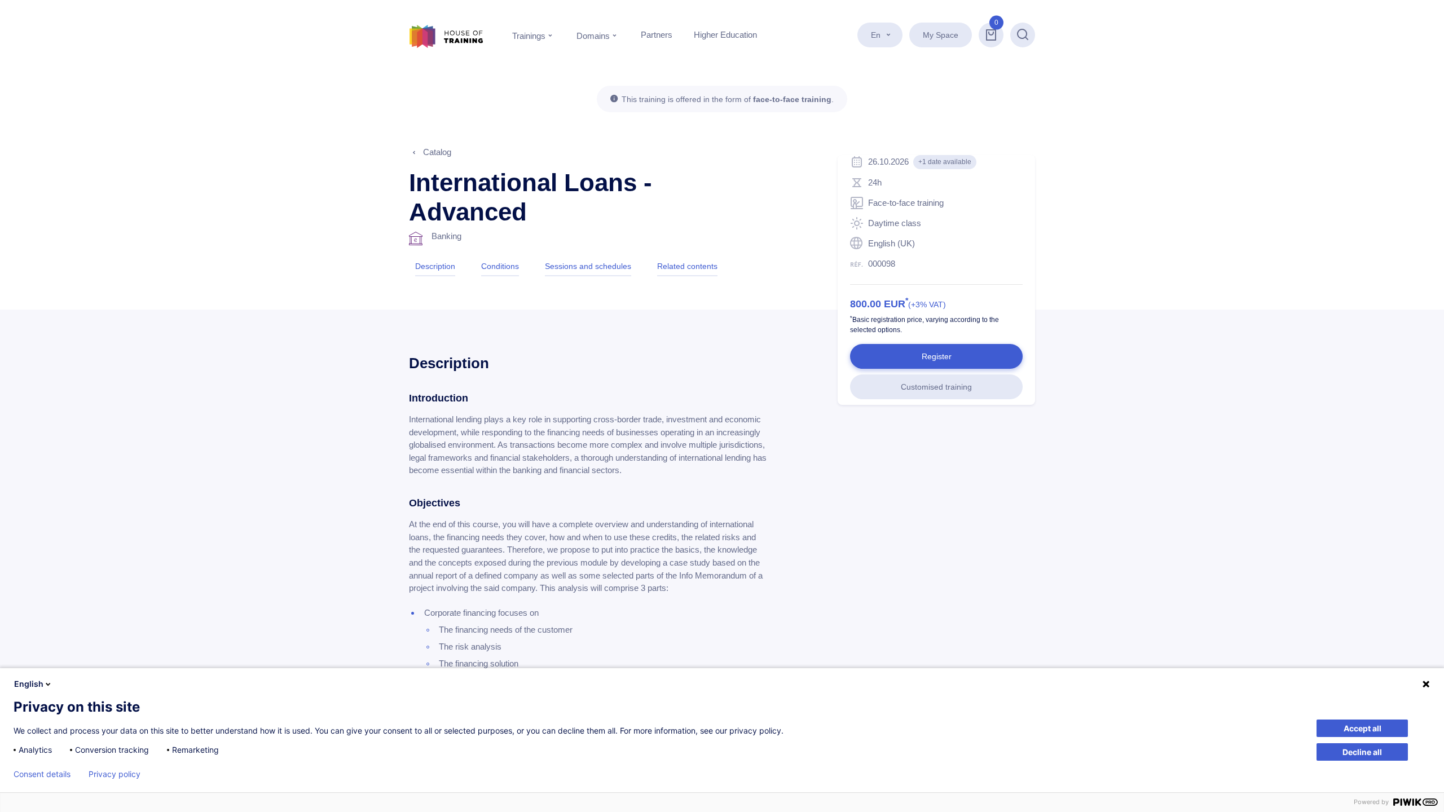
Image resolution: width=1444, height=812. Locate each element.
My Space (940, 34)
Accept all (1362, 728)
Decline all (1362, 752)
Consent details (42, 774)
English (28, 684)
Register (937, 356)
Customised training (936, 386)
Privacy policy (114, 774)
